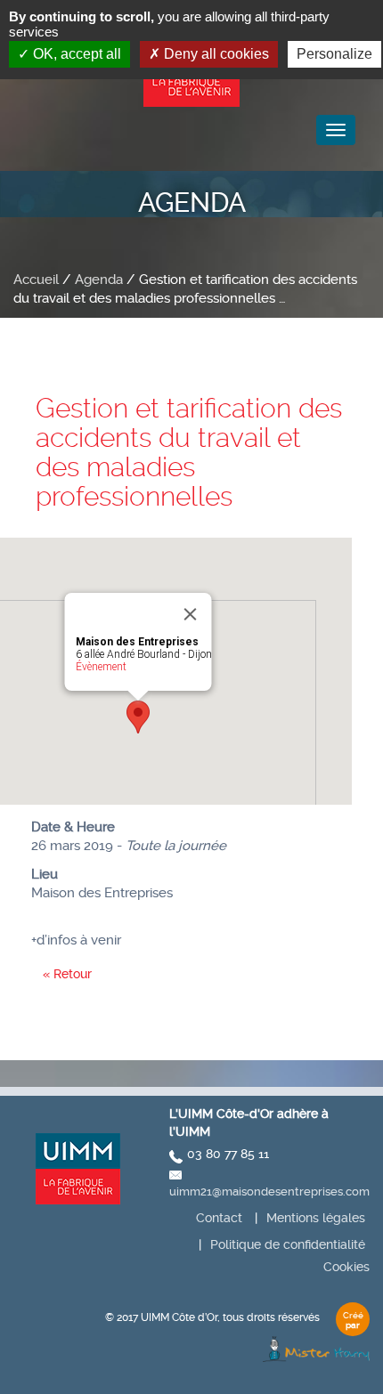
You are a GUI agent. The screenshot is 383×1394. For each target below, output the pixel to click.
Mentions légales (315, 1218)
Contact (219, 1218)
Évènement (101, 667)
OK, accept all (75, 53)
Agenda (99, 280)
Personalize (334, 53)
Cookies (346, 1267)
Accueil (36, 280)
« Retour (67, 974)
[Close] (190, 614)
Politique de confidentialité (287, 1244)
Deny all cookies (214, 53)
